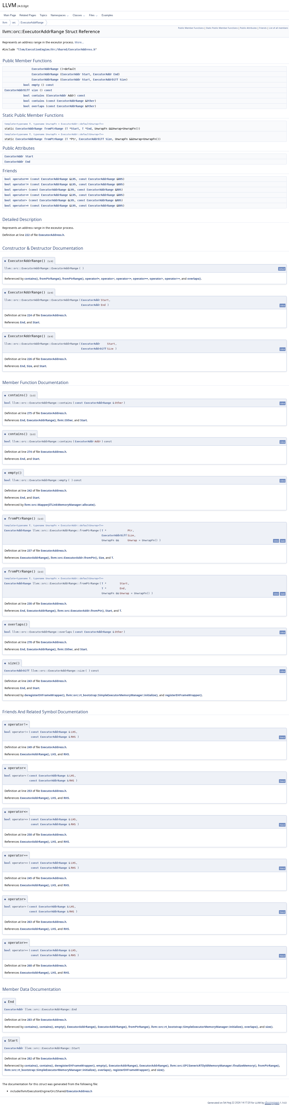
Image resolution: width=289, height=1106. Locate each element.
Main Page (10, 15)
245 (29, 878)
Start (86, 74)
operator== (21, 179)
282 (29, 1058)
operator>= (21, 205)
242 (29, 490)
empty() (60, 1027)
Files (92, 15)
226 (29, 359)
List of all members (278, 28)
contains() (31, 278)
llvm (5, 22)
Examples (107, 15)
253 (29, 791)
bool (26, 84)
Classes (77, 15)
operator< (20, 189)
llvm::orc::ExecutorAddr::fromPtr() (74, 557)
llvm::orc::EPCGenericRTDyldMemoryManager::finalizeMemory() (213, 1065)
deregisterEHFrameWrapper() (44, 695)
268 (29, 965)
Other (91, 100)
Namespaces (58, 15)
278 (29, 642)
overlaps (38, 106)
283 (29, 1020)
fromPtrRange (53, 128)
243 (29, 681)
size (35, 90)
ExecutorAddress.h (51, 235)
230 (29, 603)
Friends (263, 28)
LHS (73, 179)
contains (38, 95)
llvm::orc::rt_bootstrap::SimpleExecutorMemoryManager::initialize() (112, 695)
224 (29, 315)
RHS (120, 179)
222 (27, 235)
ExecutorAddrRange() (41, 420)
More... (79, 42)
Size (123, 79)
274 (29, 452)
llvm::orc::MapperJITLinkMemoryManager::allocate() (59, 505)
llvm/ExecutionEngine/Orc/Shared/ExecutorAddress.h (56, 49)
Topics (43, 15)
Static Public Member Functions (222, 28)
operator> (20, 200)
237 (29, 550)
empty (36, 84)
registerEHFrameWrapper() (183, 695)
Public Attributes (248, 28)
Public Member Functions (191, 28)
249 (29, 747)
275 (29, 413)
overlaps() (194, 278)
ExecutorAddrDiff (105, 79)
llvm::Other (65, 420)
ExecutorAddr (71, 74)
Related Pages (27, 15)
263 (29, 922)
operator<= (21, 195)
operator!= (21, 184)
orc (14, 22)
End (115, 74)
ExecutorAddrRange (32, 22)
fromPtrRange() (50, 278)
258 (29, 834)
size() (268, 1027)
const (50, 84)
